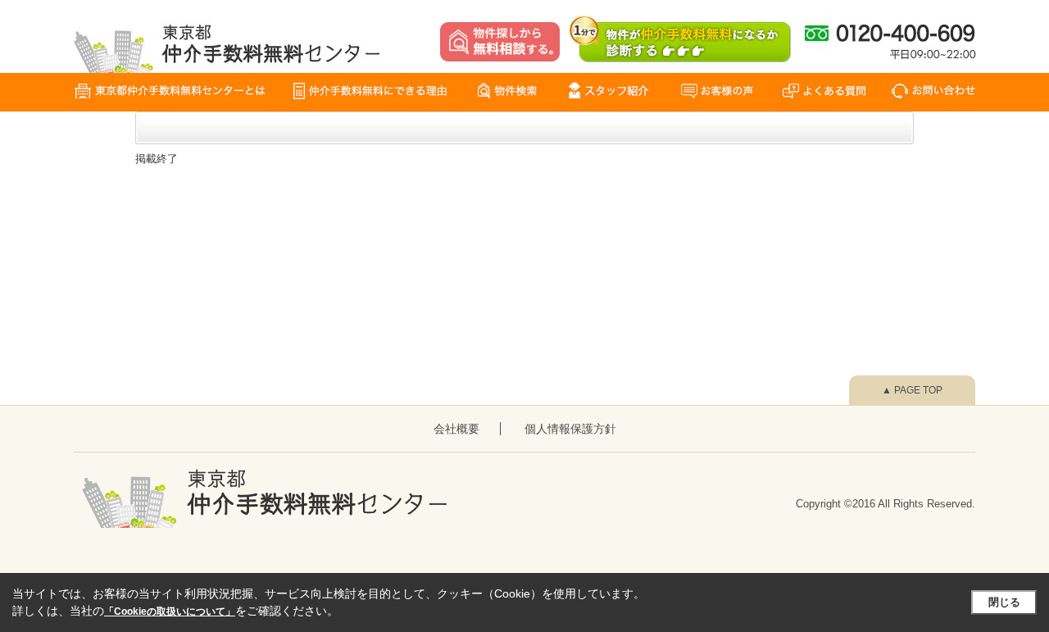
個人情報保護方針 (570, 428)
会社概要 (456, 428)
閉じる (1004, 602)
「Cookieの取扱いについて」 (169, 611)
